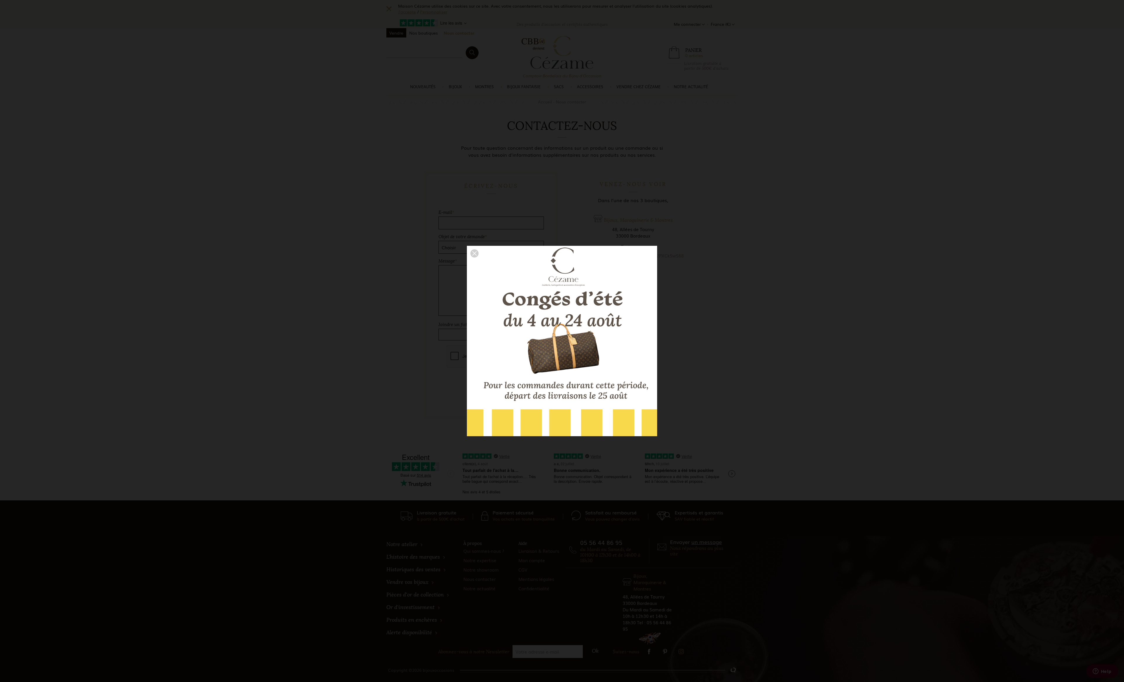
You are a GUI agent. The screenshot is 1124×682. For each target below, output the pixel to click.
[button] (474, 253)
